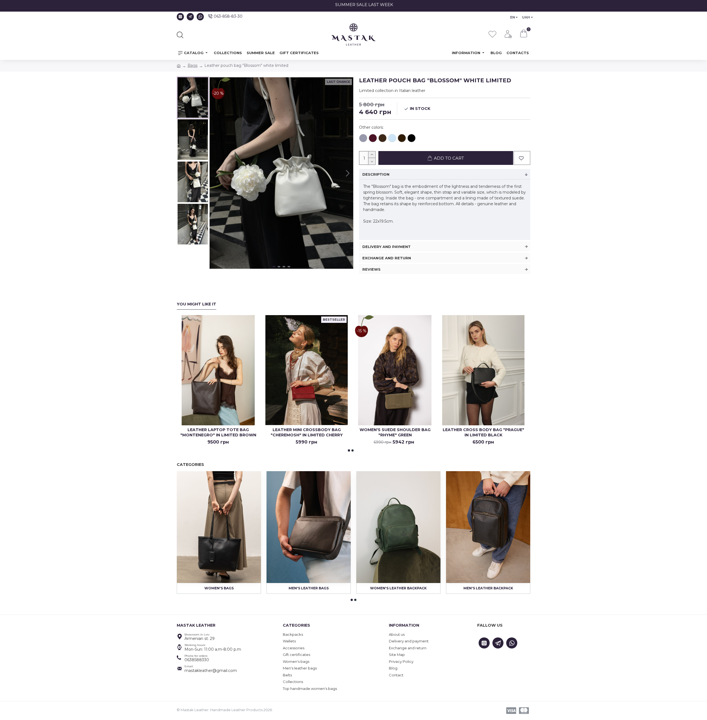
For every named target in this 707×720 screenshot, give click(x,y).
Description (375, 174)
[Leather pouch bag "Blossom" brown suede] (402, 139)
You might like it (196, 304)
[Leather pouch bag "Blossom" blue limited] (392, 139)
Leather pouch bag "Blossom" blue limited (392, 138)
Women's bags (219, 588)
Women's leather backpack (398, 588)
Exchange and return (386, 258)
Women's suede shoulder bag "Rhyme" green (395, 432)
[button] (215, 173)
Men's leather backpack (488, 588)
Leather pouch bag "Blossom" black (411, 138)
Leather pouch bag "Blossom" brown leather (382, 138)
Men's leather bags (309, 588)
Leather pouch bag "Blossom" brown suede (402, 138)
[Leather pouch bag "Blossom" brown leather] (382, 139)
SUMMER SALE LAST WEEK (358, 4)
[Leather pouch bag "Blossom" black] (411, 139)
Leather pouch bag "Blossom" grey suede (363, 138)
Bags (192, 65)
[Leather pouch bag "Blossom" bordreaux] (373, 139)
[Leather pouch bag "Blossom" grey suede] (363, 139)
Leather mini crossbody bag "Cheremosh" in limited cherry (307, 432)
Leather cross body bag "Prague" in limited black (483, 432)
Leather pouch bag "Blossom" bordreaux (373, 138)
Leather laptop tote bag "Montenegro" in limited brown (218, 432)
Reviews (371, 269)
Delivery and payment (386, 246)
